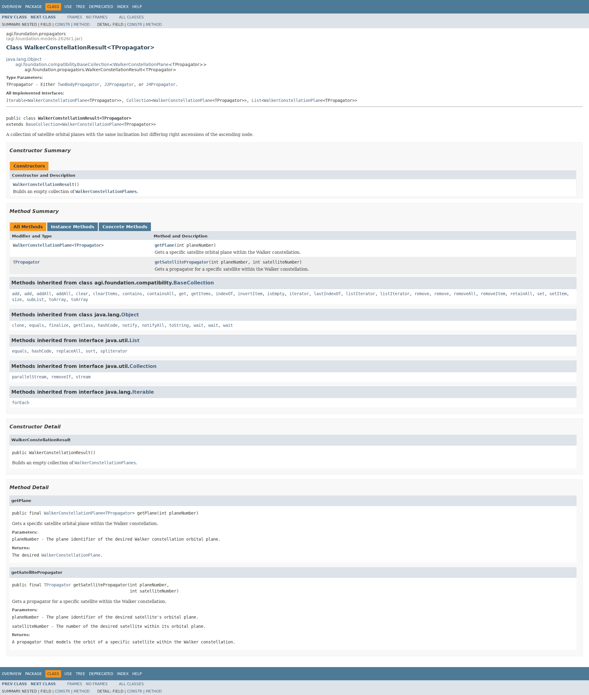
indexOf (224, 293)
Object (130, 315)
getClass (83, 325)
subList (35, 299)
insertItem (250, 293)
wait (198, 325)
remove (421, 293)
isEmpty (275, 293)
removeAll (465, 293)
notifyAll (153, 325)
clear (82, 293)
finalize (58, 325)
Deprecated (101, 7)
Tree (80, 7)
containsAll (160, 293)
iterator (299, 293)
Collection (138, 100)
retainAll (521, 293)
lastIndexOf (327, 293)
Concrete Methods (124, 226)
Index (123, 7)
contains (132, 293)
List (256, 100)
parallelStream (29, 376)
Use (68, 7)
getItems (201, 293)
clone (18, 325)
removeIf (61, 376)
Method (82, 24)
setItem (558, 293)
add (15, 293)
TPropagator (87, 245)
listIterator (360, 293)
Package (33, 7)
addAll (44, 293)
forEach (20, 402)
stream (83, 376)
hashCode (107, 325)
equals (36, 325)
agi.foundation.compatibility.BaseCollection (62, 64)
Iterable (16, 100)
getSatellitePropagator (182, 262)
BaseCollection (43, 124)
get (182, 293)
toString (179, 325)
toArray (57, 299)
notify (129, 325)
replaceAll (68, 351)
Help (137, 7)
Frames (74, 17)
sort (90, 351)
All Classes (131, 17)
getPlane (164, 245)
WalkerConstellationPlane (141, 64)
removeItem (493, 293)
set (541, 293)
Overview (11, 7)
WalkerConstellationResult (43, 184)
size (17, 299)
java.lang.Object (23, 59)
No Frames (97, 17)
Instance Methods (72, 226)
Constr (62, 24)
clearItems (105, 293)
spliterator (113, 351)
